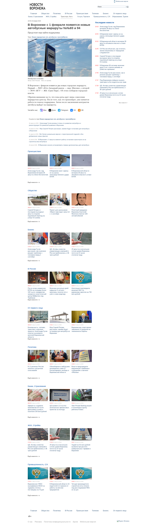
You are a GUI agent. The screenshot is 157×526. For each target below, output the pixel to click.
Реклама (38, 522)
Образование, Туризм (120, 16)
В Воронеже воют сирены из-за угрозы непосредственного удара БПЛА (59, 174)
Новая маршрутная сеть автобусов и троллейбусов (49, 37)
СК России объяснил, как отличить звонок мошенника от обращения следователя (112, 50)
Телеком (95, 13)
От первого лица (119, 13)
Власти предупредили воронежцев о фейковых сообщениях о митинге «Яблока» (81, 369)
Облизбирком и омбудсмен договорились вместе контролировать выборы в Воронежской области (60, 369)
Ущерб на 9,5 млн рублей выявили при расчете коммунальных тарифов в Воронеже (81, 447)
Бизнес (106, 13)
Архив (75, 522)
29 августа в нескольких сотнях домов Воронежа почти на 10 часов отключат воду (80, 252)
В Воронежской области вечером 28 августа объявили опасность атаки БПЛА (81, 174)
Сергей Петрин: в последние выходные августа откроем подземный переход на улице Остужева (36, 214)
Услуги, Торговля (83, 16)
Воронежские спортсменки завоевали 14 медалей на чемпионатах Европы (81, 329)
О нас (30, 522)
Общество (45, 13)
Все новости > (123, 103)
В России (68, 13)
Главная (33, 13)
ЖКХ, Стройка (51, 16)
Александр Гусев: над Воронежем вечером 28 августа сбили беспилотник (38, 173)
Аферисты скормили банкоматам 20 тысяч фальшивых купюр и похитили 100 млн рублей (37, 408)
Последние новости (104, 22)
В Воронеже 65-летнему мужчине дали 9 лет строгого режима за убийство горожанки (112, 67)
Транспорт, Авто (67, 16)
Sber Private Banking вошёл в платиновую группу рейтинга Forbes (82, 407)
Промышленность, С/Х (101, 16)
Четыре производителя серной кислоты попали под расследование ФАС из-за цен (81, 487)
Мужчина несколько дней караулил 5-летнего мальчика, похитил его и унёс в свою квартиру (59, 291)
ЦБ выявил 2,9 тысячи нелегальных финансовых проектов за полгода (59, 407)
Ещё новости (33, 182)
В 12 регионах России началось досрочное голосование (36, 368)
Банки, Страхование (35, 16)
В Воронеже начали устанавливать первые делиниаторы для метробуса (63, 145)
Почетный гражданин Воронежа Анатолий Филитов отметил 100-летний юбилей (80, 213)
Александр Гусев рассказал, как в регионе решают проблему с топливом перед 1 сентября (37, 253)
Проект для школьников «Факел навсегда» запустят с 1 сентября (60, 212)
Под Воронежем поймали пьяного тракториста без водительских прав (113, 81)
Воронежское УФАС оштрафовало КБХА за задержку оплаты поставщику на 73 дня (36, 487)
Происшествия (82, 13)
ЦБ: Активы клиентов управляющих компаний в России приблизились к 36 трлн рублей (59, 252)
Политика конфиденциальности (57, 522)
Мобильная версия (122, 1)
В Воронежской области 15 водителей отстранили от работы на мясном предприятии (59, 487)
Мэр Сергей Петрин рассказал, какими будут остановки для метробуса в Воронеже (60, 330)
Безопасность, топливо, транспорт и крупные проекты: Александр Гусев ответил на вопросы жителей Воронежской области (37, 332)
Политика (57, 13)
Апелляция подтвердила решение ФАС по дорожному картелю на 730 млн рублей (82, 291)
